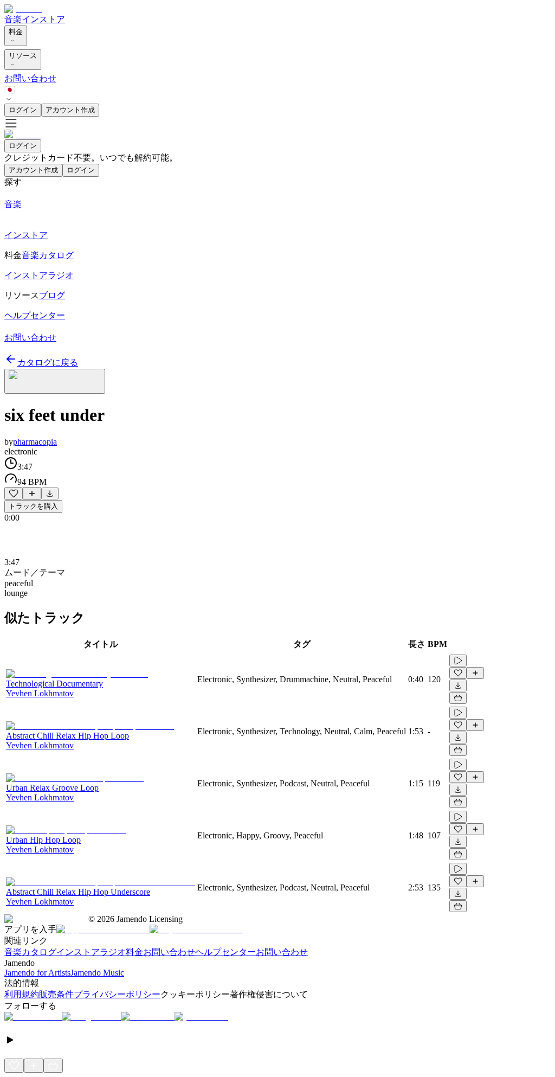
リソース (23, 56)
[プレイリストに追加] (32, 493)
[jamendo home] (23, 9)
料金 (16, 32)
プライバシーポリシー (117, 994)
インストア (43, 19)
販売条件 (56, 994)
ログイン (23, 110)
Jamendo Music (97, 972)
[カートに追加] (458, 698)
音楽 (13, 19)
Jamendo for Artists (37, 972)
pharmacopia (35, 441)
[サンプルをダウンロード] (50, 493)
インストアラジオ (91, 952)
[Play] (54, 381)
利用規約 (21, 994)
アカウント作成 (70, 110)
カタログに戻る (47, 362)
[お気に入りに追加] (13, 493)
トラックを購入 (33, 506)
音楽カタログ (30, 952)
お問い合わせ (30, 78)
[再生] (458, 660)
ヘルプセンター (225, 952)
